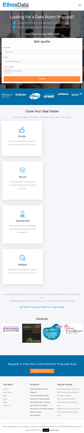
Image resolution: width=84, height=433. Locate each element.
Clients (5, 399)
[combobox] (7, 71)
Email (5, 57)
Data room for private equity (39, 399)
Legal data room (35, 412)
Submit (42, 79)
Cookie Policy (54, 430)
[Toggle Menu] (79, 5)
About (5, 402)
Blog (4, 396)
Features (6, 389)
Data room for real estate (38, 405)
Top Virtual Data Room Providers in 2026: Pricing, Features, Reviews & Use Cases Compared (68, 392)
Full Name (7, 48)
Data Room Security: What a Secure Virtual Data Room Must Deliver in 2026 (68, 412)
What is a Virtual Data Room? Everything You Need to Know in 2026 (67, 402)
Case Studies (7, 392)
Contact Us (6, 405)
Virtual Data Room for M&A (39, 396)
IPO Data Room (35, 415)
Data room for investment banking (42, 409)
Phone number (9, 67)
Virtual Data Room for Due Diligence (39, 390)
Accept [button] (46, 430)
